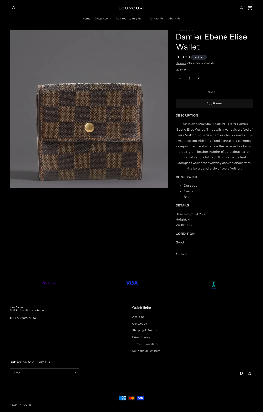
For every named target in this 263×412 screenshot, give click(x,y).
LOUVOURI (25, 405)
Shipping (181, 62)
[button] (14, 8)
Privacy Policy (141, 337)
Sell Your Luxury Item (146, 350)
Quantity (181, 69)
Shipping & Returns (145, 330)
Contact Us (139, 323)
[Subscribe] (74, 372)
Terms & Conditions (145, 344)
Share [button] (183, 254)
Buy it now (215, 103)
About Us (138, 317)
